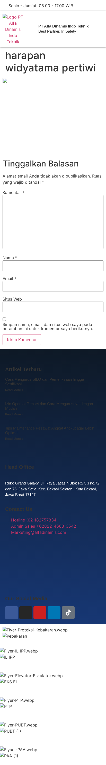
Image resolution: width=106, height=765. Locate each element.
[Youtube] (39, 612)
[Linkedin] (54, 612)
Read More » (14, 390)
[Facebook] (11, 612)
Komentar (13, 192)
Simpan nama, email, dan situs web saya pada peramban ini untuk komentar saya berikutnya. (48, 326)
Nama (10, 258)
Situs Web (12, 299)
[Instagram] (25, 612)
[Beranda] (13, 29)
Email (9, 278)
